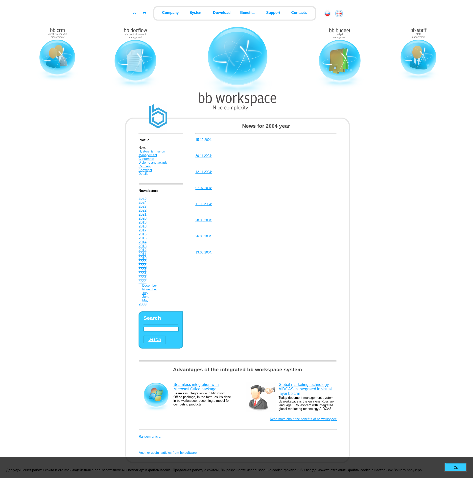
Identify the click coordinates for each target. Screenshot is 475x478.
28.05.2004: (203, 220)
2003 (142, 304)
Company (170, 13)
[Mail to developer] (144, 13)
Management (148, 155)
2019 (142, 222)
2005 (142, 278)
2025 (142, 199)
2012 (142, 250)
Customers (146, 159)
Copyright (145, 170)
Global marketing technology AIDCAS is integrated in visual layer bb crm (305, 389)
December (149, 285)
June (145, 297)
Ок (456, 467)
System (196, 13)
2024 (142, 202)
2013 (142, 246)
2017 (142, 230)
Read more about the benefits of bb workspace (303, 419)
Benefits (247, 13)
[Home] (134, 13)
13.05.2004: (203, 252)
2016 (142, 234)
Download (222, 13)
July (145, 293)
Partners (145, 166)
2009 (142, 262)
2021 (142, 214)
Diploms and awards (153, 162)
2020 (142, 218)
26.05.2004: (203, 236)
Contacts (299, 13)
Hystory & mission (152, 151)
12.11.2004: (203, 172)
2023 (142, 206)
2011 (142, 254)
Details (143, 174)
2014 (142, 242)
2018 (142, 226)
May (145, 300)
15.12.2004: (203, 140)
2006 (142, 274)
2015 (142, 238)
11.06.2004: (203, 204)
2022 (142, 210)
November (149, 289)
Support (273, 13)
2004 (142, 282)
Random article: (150, 436)
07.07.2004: (203, 188)
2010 (142, 258)
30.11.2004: (203, 156)
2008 (142, 266)
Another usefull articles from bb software (168, 452)
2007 (142, 270)
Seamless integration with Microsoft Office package (196, 386)
